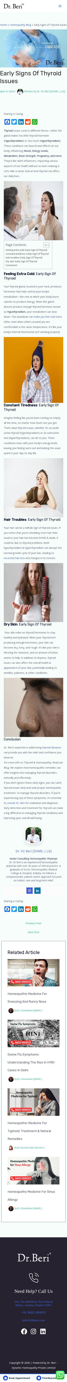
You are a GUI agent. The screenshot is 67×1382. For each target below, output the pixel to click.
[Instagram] (29, 891)
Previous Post (33, 923)
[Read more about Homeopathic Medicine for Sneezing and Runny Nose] (33, 972)
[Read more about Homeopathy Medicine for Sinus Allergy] (33, 1170)
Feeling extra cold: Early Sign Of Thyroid (26, 249)
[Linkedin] (37, 891)
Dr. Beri (20, 803)
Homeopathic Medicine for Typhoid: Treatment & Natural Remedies (29, 1131)
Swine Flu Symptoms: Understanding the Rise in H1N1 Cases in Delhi (31, 1062)
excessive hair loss (14, 558)
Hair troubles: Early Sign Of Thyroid (24, 257)
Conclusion (11, 265)
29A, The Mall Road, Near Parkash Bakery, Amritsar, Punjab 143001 (33, 1303)
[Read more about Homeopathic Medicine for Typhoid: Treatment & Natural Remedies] (33, 1101)
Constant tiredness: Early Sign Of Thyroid (27, 253)
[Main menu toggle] (60, 6)
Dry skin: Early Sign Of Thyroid (21, 261)
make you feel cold (44, 316)
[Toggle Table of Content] (45, 245)
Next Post (33, 932)
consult (10, 803)
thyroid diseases (51, 747)
